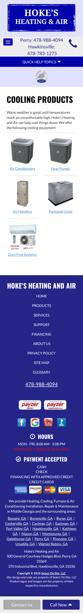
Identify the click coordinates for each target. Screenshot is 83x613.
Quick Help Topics (39, 62)
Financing (41, 334)
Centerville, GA (16, 523)
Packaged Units (60, 211)
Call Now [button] (59, 604)
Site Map (41, 362)
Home (41, 296)
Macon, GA (30, 533)
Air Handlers (22, 211)
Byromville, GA (41, 518)
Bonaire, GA (17, 518)
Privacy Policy (41, 353)
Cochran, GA (42, 523)
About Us (41, 343)
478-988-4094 (41, 384)
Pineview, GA (63, 539)
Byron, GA (64, 518)
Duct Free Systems (22, 254)
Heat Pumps (60, 168)
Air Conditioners (22, 168)
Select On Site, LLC (53, 573)
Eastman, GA (65, 523)
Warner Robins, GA (53, 544)
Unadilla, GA (25, 544)
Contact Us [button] (22, 604)
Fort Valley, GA (17, 528)
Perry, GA (42, 539)
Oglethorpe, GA (19, 539)
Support (42, 324)
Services (41, 315)
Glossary (41, 372)
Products (41, 305)
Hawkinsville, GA (45, 528)
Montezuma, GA (54, 533)
